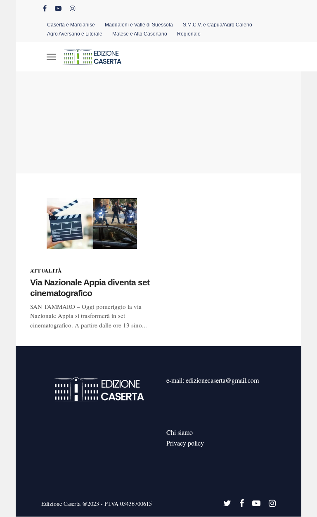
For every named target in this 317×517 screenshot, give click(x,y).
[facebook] (45, 8)
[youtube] (58, 8)
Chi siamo (179, 432)
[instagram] (73, 8)
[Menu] (51, 57)
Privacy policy (185, 443)
